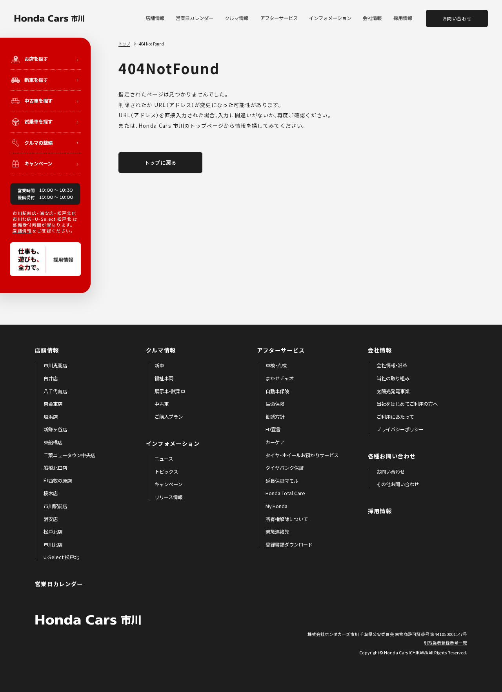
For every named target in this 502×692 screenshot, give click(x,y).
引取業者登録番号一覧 (445, 643)
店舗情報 (22, 231)
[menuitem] (55, 365)
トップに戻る (160, 162)
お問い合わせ (457, 18)
